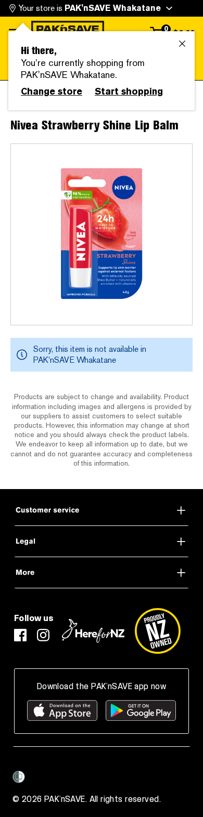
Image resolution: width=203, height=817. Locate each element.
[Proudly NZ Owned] (158, 631)
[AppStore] (62, 710)
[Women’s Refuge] (18, 777)
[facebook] (20, 635)
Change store (51, 91)
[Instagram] (43, 635)
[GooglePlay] (141, 710)
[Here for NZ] (93, 631)
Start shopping (129, 91)
